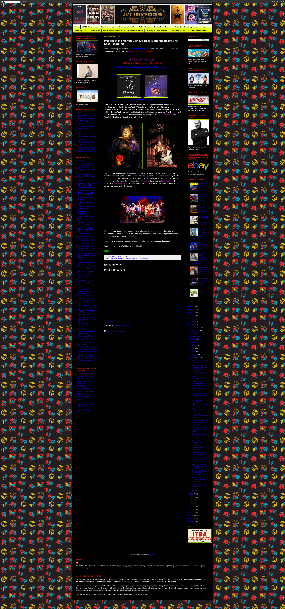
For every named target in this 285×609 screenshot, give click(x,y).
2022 (192, 318)
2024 (192, 312)
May (193, 348)
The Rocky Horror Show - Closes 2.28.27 (87, 332)
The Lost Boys (83, 134)
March (194, 355)
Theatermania (83, 402)
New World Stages (84, 389)
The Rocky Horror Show (86, 142)
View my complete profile (85, 571)
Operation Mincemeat (86, 126)
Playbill (80, 399)
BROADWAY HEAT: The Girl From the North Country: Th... (199, 422)
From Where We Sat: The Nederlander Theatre (203, 270)
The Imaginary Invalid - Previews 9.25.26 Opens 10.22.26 (87, 319)
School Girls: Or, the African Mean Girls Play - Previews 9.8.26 (87, 291)
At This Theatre (145, 27)
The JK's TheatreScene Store (114, 30)
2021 (192, 321)
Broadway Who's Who (127, 27)
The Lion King (83, 323)
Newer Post (109, 322)
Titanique (81, 144)
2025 (192, 309)
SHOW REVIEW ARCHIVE (87, 152)
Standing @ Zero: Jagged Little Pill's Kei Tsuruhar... (199, 415)
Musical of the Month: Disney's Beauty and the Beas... (199, 367)
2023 (192, 315)
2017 (192, 500)
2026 (192, 306)
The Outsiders (83, 139)
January (195, 490)
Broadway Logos (81, 30)
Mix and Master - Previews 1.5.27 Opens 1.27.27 (87, 240)
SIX (79, 131)
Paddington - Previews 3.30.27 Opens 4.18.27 (86, 272)
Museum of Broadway (86, 391)
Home (76, 27)
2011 (192, 515)
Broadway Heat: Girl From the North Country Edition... (198, 383)
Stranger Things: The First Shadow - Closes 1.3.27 (87, 299)
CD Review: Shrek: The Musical (203, 291)
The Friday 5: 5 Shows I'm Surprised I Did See (199, 429)
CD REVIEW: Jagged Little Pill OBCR (198, 453)
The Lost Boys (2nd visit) (87, 136)
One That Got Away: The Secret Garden (199, 373)
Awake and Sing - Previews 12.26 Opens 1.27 (87, 184)
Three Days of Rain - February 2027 (85, 343)
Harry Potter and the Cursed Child (85, 217)
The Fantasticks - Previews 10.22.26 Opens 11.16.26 (87, 306)
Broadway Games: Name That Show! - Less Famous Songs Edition (199, 258)
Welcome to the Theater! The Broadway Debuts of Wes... (199, 403)
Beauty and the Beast (117, 258)
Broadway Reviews (135, 30)
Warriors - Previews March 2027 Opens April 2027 (87, 359)
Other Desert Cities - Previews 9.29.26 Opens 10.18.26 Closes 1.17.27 (87, 267)
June (194, 345)
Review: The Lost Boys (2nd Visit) (203, 185)
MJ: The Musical (84, 243)
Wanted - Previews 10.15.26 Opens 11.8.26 (86, 355)
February (195, 358)
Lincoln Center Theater (86, 376)
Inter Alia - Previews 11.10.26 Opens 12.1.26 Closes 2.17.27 (86, 229)
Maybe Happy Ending (85, 121)
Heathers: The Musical (86, 118)
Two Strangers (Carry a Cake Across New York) (86, 148)
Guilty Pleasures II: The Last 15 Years (203, 245)
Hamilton (81, 214)
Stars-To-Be (95, 30)
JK (79, 563)
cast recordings (130, 258)
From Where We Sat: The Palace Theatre (203, 197)
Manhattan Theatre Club (87, 379)
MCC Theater (83, 386)
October (195, 333)
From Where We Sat (177, 30)
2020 (192, 324)
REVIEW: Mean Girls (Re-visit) (198, 485)
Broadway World (84, 397)
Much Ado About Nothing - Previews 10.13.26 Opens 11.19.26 (87, 255)
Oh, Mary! (81, 123)
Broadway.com (83, 394)
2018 (192, 497)
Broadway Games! (191, 27)
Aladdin (80, 180)
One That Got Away (108, 27)
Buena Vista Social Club (86, 115)
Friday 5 (178, 27)
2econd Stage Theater (86, 373)
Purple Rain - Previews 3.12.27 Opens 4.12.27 (86, 281)
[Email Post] (126, 256)
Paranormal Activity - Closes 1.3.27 (85, 277)
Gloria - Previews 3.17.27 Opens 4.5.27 (87, 207)
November (196, 330)
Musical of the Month (142, 258)
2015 (192, 503)
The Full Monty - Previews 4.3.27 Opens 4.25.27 (87, 311)
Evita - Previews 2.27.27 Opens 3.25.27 (86, 198)
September (196, 336)
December (196, 327)
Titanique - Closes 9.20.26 (87, 347)
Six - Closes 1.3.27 (85, 296)
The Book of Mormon (85, 303)
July (193, 342)
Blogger (152, 554)
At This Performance (90, 27)
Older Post (176, 322)
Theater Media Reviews (163, 27)
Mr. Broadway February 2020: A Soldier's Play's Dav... (199, 479)
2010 (192, 518)
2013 (192, 509)
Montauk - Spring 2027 (86, 246)
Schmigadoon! (83, 129)
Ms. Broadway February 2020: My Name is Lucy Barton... (199, 473)
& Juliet (80, 113)
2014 (192, 506)
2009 (192, 521)
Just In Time (82, 233)
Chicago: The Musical (86, 190)
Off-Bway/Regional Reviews (156, 30)
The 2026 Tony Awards (197, 30)
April (193, 351)
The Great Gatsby (84, 314)
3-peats (204, 27)
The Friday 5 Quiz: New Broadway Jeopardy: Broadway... (199, 459)
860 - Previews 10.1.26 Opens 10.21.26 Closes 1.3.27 (86, 169)
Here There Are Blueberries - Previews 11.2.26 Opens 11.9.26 (86, 222)
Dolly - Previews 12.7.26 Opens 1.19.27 (86, 194)
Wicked (80, 363)
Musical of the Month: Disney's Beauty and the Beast (199, 466)
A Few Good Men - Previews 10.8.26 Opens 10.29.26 (87, 176)
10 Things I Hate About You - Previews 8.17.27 (86, 164)
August (194, 339)
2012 (192, 512)
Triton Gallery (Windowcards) (83, 410)
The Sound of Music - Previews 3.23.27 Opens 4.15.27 (87, 338)
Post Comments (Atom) (122, 326)
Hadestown (82, 211)
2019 (192, 494)
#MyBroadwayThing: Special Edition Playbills (198, 442)
